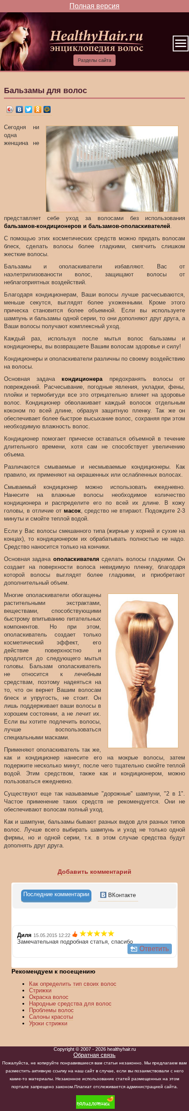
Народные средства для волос (70, 1003)
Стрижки (40, 990)
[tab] (56, 896)
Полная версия (94, 6)
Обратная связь (94, 1055)
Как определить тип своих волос (72, 984)
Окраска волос (49, 997)
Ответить (154, 948)
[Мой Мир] (47, 110)
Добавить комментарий (94, 871)
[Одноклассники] (38, 110)
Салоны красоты (51, 1016)
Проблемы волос (51, 1010)
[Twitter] (28, 110)
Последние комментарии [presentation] (56, 894)
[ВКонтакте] (19, 110)
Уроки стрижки (48, 1023)
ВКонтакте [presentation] (121, 895)
